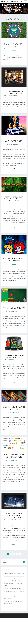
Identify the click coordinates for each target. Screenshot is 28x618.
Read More (14, 168)
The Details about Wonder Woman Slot (14, 141)
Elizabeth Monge (19, 48)
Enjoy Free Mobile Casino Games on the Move (14, 356)
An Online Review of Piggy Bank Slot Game (14, 92)
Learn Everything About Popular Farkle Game (14, 308)
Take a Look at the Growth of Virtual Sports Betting (14, 515)
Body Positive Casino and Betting (11, 1)
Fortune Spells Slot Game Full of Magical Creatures (14, 198)
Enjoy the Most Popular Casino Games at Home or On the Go (14, 407)
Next (20, 554)
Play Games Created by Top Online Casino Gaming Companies (14, 456)
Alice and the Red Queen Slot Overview (14, 259)
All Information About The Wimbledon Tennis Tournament (14, 44)
